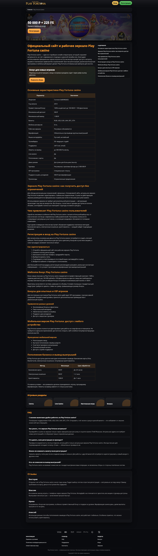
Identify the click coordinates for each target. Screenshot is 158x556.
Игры (99, 542)
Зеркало (100, 546)
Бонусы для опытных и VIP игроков (109, 68)
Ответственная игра (32, 546)
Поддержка (65, 542)
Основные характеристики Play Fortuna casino (112, 48)
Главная (29, 9)
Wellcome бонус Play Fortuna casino (109, 65)
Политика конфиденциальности (36, 542)
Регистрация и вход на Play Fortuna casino (111, 62)
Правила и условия (32, 539)
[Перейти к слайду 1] (78, 39)
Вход (115, 3)
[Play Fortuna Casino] (36, 3)
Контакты (65, 546)
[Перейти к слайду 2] (80, 39)
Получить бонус (37, 80)
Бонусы (100, 539)
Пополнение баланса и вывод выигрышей (111, 76)
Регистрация (126, 3)
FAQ (63, 539)
